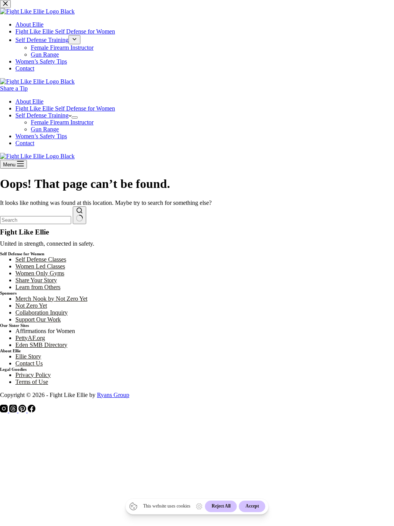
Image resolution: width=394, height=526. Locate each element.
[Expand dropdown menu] (75, 117)
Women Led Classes (40, 266)
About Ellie (29, 101)
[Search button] (79, 215)
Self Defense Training (41, 115)
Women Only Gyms (39, 273)
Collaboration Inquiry (41, 312)
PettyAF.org (30, 338)
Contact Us (29, 363)
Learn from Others (37, 287)
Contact (24, 143)
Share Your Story (36, 280)
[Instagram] (4, 410)
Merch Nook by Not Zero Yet (51, 298)
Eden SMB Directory (41, 345)
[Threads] (13, 410)
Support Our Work (38, 319)
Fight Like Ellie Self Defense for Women (65, 108)
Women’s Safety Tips (41, 136)
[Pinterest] (23, 410)
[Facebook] (31, 410)
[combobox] (35, 220)
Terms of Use (31, 382)
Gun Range (45, 129)
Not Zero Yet (31, 305)
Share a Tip (14, 88)
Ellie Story (28, 356)
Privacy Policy (33, 375)
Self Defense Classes (40, 259)
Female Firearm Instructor (62, 122)
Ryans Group (113, 395)
